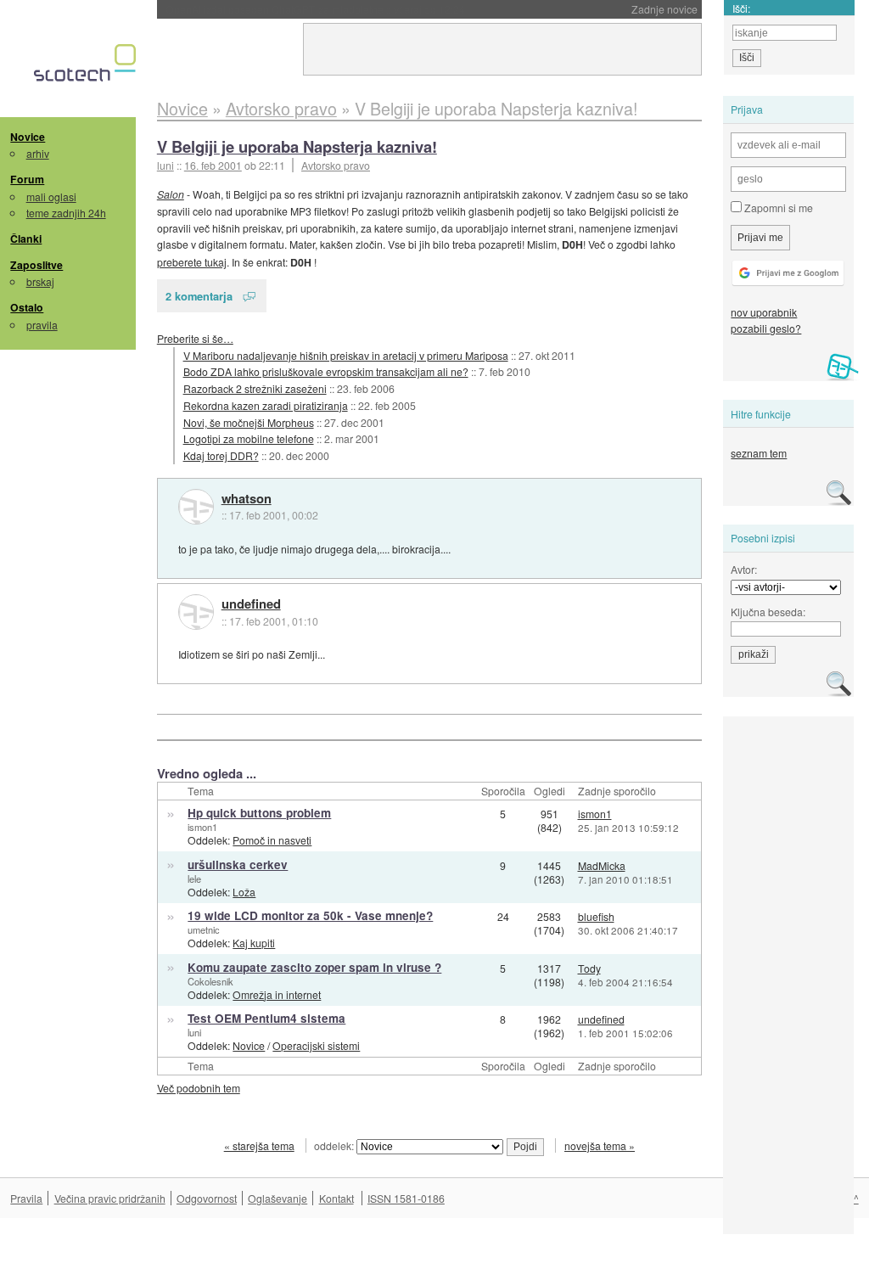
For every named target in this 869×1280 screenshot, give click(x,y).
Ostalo (26, 307)
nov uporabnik (764, 312)
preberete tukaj (192, 262)
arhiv (37, 153)
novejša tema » (599, 1145)
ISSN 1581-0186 (406, 1198)
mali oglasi (51, 196)
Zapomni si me (777, 207)
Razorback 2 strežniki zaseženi (255, 388)
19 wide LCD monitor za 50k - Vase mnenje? (310, 915)
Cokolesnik (210, 981)
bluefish (596, 916)
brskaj (40, 281)
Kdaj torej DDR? (221, 455)
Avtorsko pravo (335, 165)
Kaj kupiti (254, 942)
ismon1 (202, 827)
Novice (27, 136)
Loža (244, 891)
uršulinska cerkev (238, 864)
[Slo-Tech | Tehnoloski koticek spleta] (87, 67)
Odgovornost (207, 1198)
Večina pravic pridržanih (109, 1198)
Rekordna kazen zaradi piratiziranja (265, 405)
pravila (42, 324)
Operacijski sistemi (316, 1045)
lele (194, 878)
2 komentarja (199, 296)
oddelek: (335, 1145)
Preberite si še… (195, 338)
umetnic (204, 929)
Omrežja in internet (277, 994)
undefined (251, 604)
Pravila (26, 1198)
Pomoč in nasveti (272, 840)
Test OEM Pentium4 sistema (266, 1018)
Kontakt (336, 1198)
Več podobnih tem (198, 1088)
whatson (246, 499)
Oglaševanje (277, 1198)
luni (194, 1032)
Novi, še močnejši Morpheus (248, 422)
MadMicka (601, 865)
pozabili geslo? (766, 328)
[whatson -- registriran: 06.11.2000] (196, 507)
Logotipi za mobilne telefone (248, 438)
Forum (27, 179)
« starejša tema (259, 1145)
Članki (26, 238)
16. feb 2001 (213, 165)
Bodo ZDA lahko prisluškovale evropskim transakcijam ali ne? (325, 371)
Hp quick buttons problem (259, 813)
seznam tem (759, 453)
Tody (589, 968)
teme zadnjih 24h (66, 212)
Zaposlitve (36, 264)
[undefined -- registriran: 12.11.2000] (196, 612)
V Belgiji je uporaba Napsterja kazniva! (297, 146)
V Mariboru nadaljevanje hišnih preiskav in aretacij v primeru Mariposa (345, 355)
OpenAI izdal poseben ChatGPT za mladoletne (315, 9)
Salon (170, 194)
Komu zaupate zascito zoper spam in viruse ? (314, 967)
